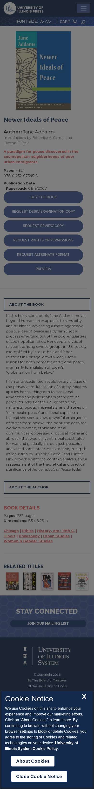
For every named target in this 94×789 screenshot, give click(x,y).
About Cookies (33, 761)
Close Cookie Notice (39, 776)
